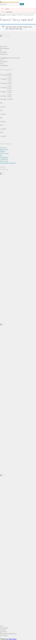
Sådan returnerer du (4, 153)
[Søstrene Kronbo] (9, 2)
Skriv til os (4, 161)
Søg (21, 4)
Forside (3, 15)
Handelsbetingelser (8, 163)
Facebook (4, 159)
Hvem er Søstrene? (4, 149)
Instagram (4, 157)
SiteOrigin (12, 639)
